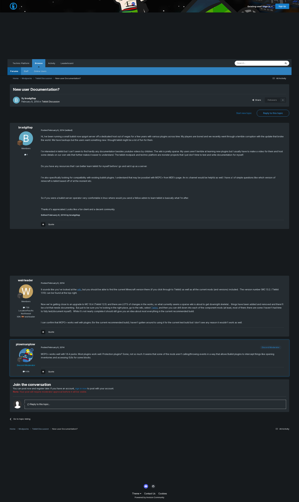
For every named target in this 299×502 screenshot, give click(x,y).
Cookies (162, 493)
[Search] (285, 63)
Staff (26, 71)
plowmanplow (25, 344)
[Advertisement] (149, 36)
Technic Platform (21, 63)
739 (27, 307)
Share (257, 100)
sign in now (81, 388)
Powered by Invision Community (149, 497)
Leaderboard (67, 63)
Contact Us (149, 493)
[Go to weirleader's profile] (26, 291)
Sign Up (282, 6)
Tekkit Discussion (51, 101)
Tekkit (154, 307)
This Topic (273, 63)
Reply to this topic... (40, 404)
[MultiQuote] (43, 224)
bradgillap (30, 98)
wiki (79, 289)
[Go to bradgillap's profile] (16, 100)
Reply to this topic (273, 113)
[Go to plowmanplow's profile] (26, 355)
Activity (51, 63)
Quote (51, 224)
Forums (14, 71)
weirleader (25, 280)
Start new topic (244, 113)
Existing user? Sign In (259, 6)
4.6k (27, 371)
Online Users (40, 71)
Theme (136, 493)
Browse (39, 63)
